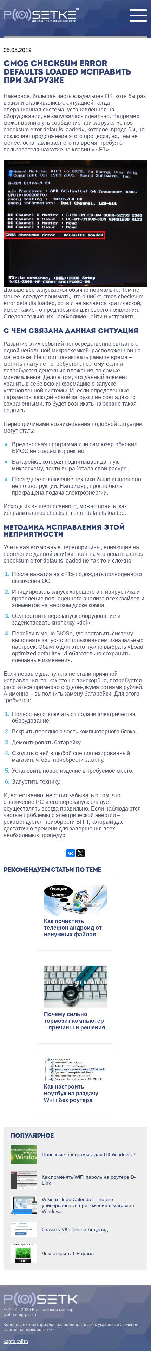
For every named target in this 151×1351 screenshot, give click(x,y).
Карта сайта (16, 1341)
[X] (80, 853)
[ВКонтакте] (70, 853)
